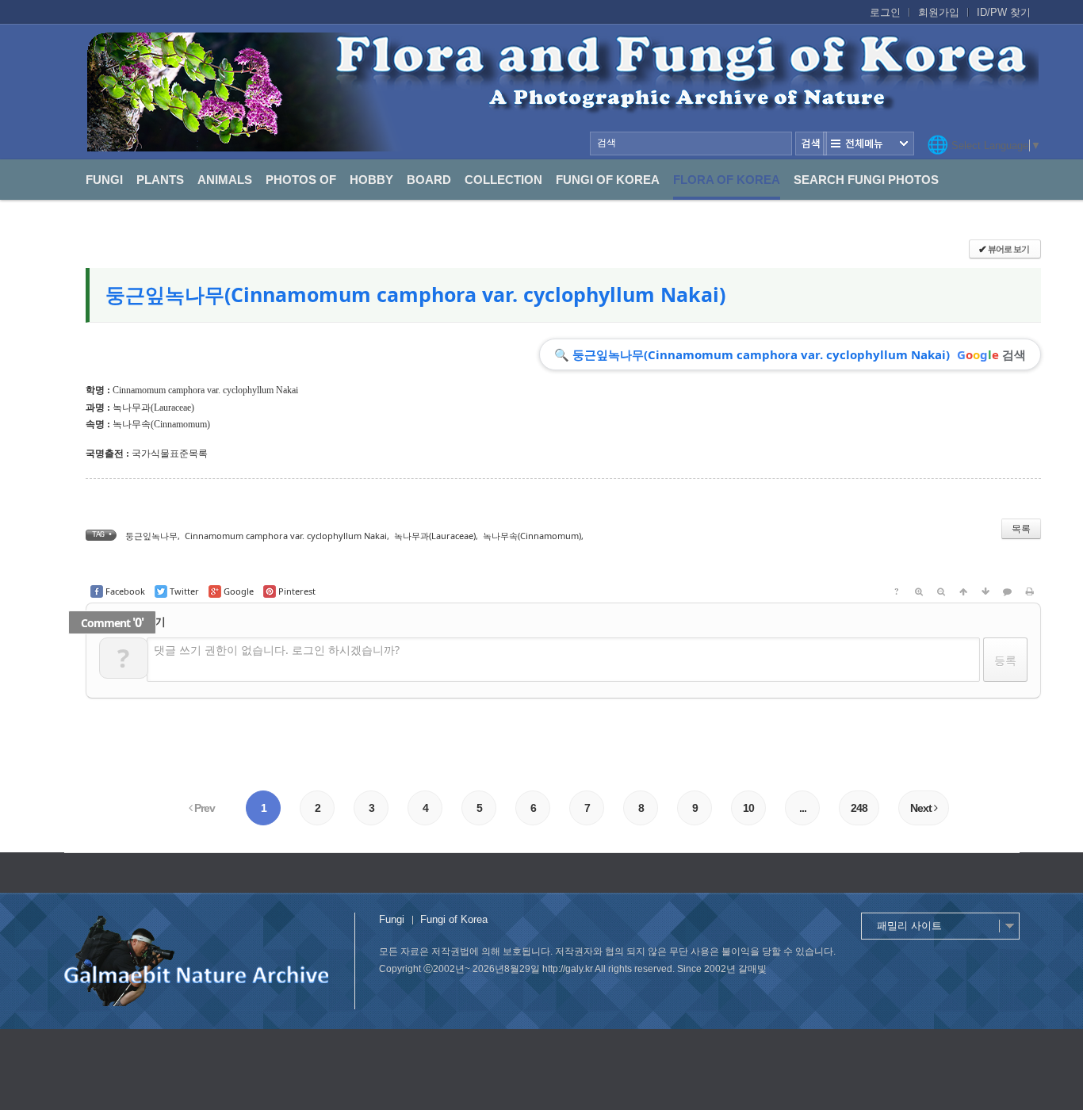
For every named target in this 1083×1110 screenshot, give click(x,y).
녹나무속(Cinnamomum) (161, 424)
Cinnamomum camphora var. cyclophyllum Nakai (286, 536)
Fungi (104, 179)
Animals (224, 179)
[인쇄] (1030, 591)
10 (748, 808)
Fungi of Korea (608, 179)
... (802, 808)
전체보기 (868, 143)
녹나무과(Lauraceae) (153, 407)
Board (429, 179)
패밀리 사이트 (909, 926)
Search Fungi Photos (866, 179)
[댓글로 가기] (1008, 591)
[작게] (941, 591)
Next (922, 808)
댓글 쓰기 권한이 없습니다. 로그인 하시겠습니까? (277, 649)
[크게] (919, 591)
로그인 (885, 12)
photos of (301, 179)
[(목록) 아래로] (985, 591)
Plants (160, 179)
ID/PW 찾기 (1004, 12)
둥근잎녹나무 (151, 536)
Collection (503, 179)
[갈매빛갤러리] (563, 92)
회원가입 (938, 12)
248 (859, 808)
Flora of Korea (726, 179)
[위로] (963, 591)
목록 (1021, 528)
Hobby (371, 179)
